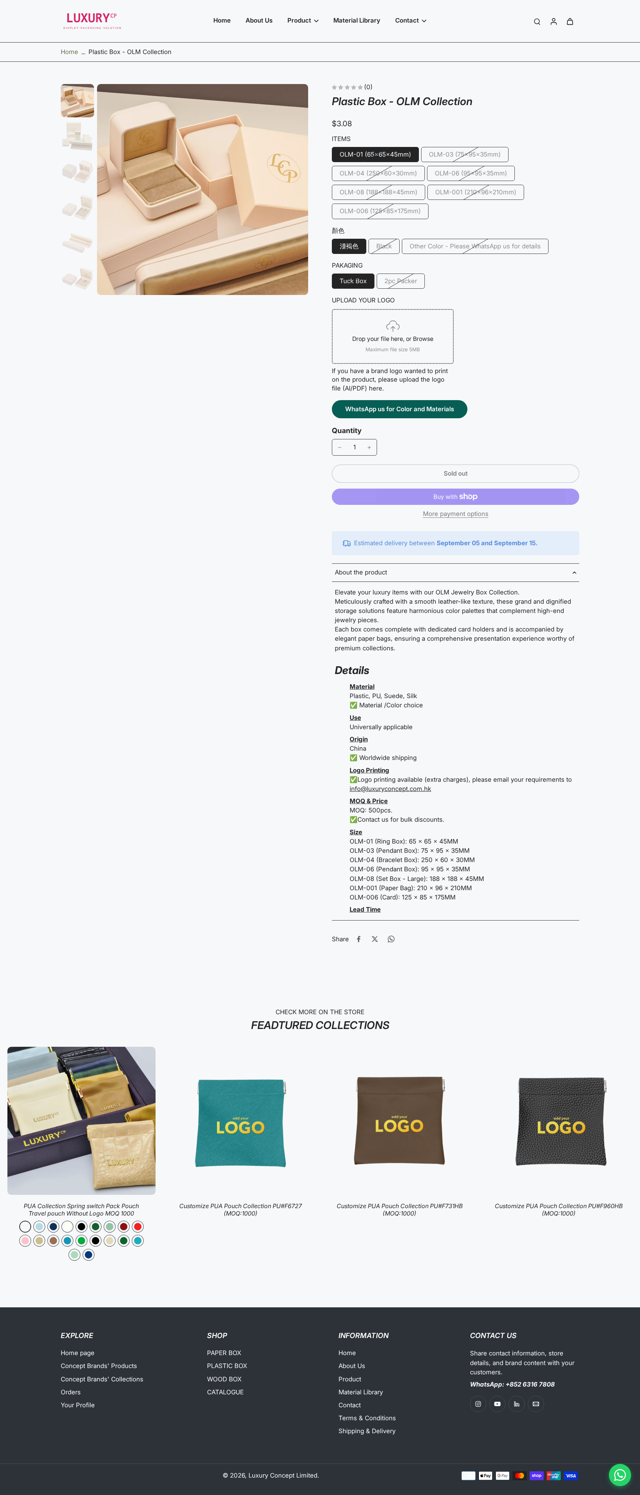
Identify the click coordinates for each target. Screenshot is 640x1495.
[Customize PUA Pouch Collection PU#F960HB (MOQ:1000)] (559, 1121)
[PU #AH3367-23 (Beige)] (39, 1241)
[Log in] (553, 21)
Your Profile (78, 1405)
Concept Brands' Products (99, 1366)
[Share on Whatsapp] (391, 939)
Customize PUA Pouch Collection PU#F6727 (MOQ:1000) (240, 1209)
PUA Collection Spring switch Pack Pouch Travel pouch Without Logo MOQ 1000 (81, 1209)
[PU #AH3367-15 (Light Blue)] (39, 1226)
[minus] (339, 447)
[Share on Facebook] (358, 939)
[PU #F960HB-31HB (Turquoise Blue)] (138, 1241)
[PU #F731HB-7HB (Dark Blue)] (88, 1255)
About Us (352, 1366)
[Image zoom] (202, 189)
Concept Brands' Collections (102, 1379)
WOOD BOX (224, 1379)
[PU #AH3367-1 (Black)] (81, 1226)
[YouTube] (497, 1404)
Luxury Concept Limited (283, 1475)
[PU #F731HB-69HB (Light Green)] (74, 1255)
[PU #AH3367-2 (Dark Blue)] (53, 1226)
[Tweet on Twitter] (375, 939)
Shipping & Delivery (367, 1431)
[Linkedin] (517, 1404)
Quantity (346, 430)
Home (69, 52)
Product (350, 1379)
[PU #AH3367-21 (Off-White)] (67, 1226)
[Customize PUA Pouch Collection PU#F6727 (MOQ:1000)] (241, 1121)
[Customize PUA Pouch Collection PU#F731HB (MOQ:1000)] (400, 1121)
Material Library (361, 1392)
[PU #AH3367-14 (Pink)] (25, 1241)
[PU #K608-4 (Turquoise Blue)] (67, 1241)
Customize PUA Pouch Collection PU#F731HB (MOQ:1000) (400, 1209)
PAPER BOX (224, 1353)
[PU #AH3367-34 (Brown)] (53, 1241)
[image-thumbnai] (77, 100)
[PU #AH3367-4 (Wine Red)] (124, 1226)
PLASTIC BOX (227, 1366)
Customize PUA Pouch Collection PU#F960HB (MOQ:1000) (559, 1209)
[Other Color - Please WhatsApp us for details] (25, 1226)
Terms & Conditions (367, 1418)
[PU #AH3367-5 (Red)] (138, 1226)
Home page (77, 1353)
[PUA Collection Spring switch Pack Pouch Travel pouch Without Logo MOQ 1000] (81, 1121)
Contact (350, 1405)
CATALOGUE (225, 1392)
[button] (455, 474)
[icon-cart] (569, 21)
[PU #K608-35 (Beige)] (109, 1241)
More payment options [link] (456, 514)
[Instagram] (478, 1404)
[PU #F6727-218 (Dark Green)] (124, 1241)
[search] (537, 21)
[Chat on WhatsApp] (620, 1475)
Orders (71, 1392)
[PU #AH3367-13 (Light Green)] (109, 1226)
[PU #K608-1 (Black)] (95, 1241)
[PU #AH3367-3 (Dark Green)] (95, 1226)
